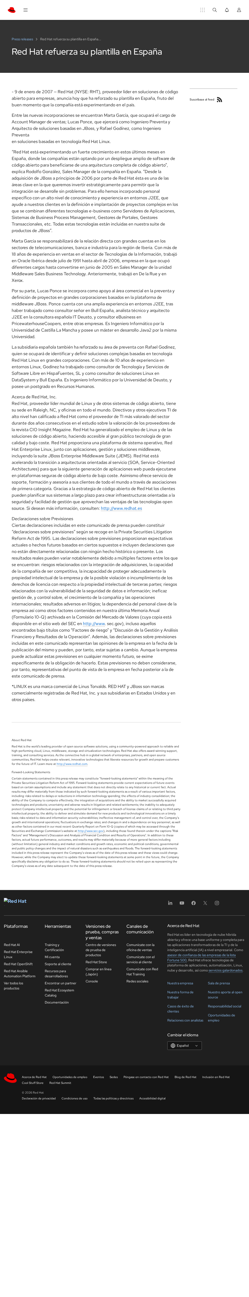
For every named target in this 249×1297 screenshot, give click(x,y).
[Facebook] (193, 904)
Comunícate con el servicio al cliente (140, 959)
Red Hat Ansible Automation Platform (20, 973)
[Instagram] (217, 904)
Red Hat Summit (60, 1083)
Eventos (98, 1077)
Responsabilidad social (224, 1006)
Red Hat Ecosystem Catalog (59, 992)
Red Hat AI (12, 945)
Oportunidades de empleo (70, 1077)
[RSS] (219, 99)
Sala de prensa (219, 983)
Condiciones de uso (75, 1098)
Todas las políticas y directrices (113, 1098)
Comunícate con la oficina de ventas (140, 947)
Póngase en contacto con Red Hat (146, 1077)
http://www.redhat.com (72, 764)
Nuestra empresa (180, 983)
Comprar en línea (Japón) (98, 971)
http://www (94, 623)
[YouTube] (182, 904)
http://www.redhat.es (121, 508)
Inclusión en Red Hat (216, 1077)
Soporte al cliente (58, 964)
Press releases (23, 39)
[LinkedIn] (170, 904)
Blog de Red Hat (185, 1077)
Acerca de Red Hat (34, 1077)
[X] (205, 904)
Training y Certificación (54, 947)
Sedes (114, 1077)
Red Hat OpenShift (18, 964)
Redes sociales (137, 981)
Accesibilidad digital (152, 1098)
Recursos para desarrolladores (56, 973)
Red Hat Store (96, 962)
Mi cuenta (52, 957)
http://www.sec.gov (90, 831)
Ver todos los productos (13, 985)
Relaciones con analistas (185, 1020)
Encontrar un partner (60, 983)
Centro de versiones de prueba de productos (101, 950)
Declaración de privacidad (39, 1098)
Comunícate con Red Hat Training (142, 971)
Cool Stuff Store (33, 1083)
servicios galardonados (225, 970)
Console (92, 981)
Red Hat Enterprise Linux (18, 954)
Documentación (57, 1002)
